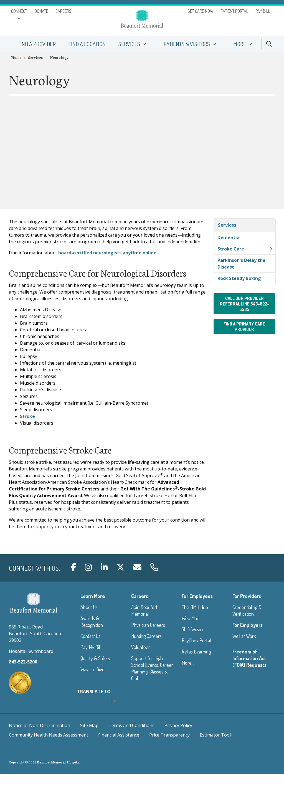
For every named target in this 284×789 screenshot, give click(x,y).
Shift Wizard (193, 629)
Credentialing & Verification (247, 610)
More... (188, 663)
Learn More (92, 596)
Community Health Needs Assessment (48, 735)
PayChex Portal (196, 640)
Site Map (89, 725)
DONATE (41, 11)
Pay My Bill (90, 647)
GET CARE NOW (200, 11)
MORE (239, 43)
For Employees (197, 596)
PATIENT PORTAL (234, 11)
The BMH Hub (195, 607)
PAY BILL (262, 11)
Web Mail (190, 618)
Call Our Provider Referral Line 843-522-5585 (244, 303)
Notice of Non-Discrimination (39, 725)
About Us (89, 607)
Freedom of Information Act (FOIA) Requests (249, 658)
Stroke (27, 416)
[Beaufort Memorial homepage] (142, 20)
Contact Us (90, 636)
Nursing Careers (146, 636)
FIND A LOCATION (87, 43)
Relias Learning (196, 651)
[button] (270, 248)
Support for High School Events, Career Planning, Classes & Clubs (152, 668)
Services (227, 225)
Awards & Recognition (91, 621)
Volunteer (140, 647)
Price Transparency (169, 735)
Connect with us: (34, 568)
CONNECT (19, 11)
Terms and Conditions (131, 725)
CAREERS (63, 11)
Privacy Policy (178, 725)
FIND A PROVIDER (36, 43)
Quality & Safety (95, 658)
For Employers (247, 625)
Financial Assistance (118, 735)
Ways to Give (92, 669)
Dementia (228, 237)
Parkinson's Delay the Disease (241, 263)
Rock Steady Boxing (239, 278)
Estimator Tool (215, 735)
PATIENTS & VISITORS (187, 43)
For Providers (246, 596)
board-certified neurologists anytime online (107, 253)
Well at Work (244, 636)
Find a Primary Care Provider (244, 326)
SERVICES (129, 43)
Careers (139, 596)
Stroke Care (230, 249)
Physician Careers (148, 625)
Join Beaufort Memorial (144, 610)
